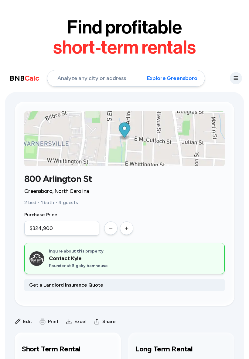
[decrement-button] (111, 228)
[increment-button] (126, 228)
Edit (27, 321)
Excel (80, 321)
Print (53, 321)
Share (109, 321)
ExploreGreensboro (172, 78)
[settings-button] (236, 78)
